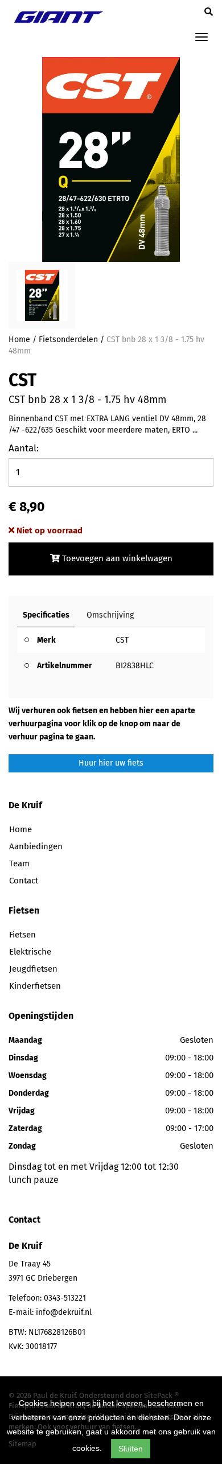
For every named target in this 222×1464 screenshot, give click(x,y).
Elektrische (30, 952)
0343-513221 (65, 1298)
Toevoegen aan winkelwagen (116, 558)
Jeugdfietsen (33, 969)
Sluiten (130, 1448)
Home (19, 339)
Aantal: (24, 448)
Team (19, 863)
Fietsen (22, 935)
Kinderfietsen (35, 986)
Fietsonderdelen (68, 339)
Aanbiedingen (36, 846)
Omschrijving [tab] (110, 615)
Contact (23, 880)
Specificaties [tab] (46, 615)
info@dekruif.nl (64, 1312)
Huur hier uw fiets (111, 763)
